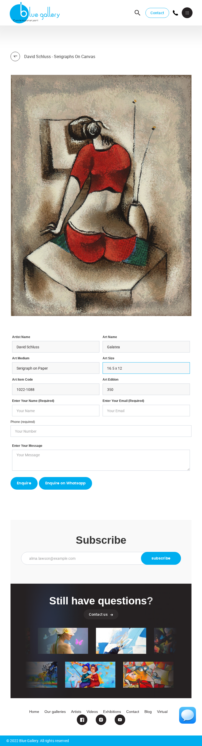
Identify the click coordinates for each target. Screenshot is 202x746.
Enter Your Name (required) (33, 401)
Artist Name (21, 337)
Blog (148, 711)
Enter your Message (27, 446)
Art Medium (20, 358)
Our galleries (55, 711)
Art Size (108, 358)
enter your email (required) (123, 401)
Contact (157, 12)
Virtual (162, 711)
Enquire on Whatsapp (65, 483)
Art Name (110, 337)
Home (34, 711)
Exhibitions (112, 711)
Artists (76, 711)
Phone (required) (23, 422)
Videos (92, 711)
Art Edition (110, 379)
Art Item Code (22, 379)
